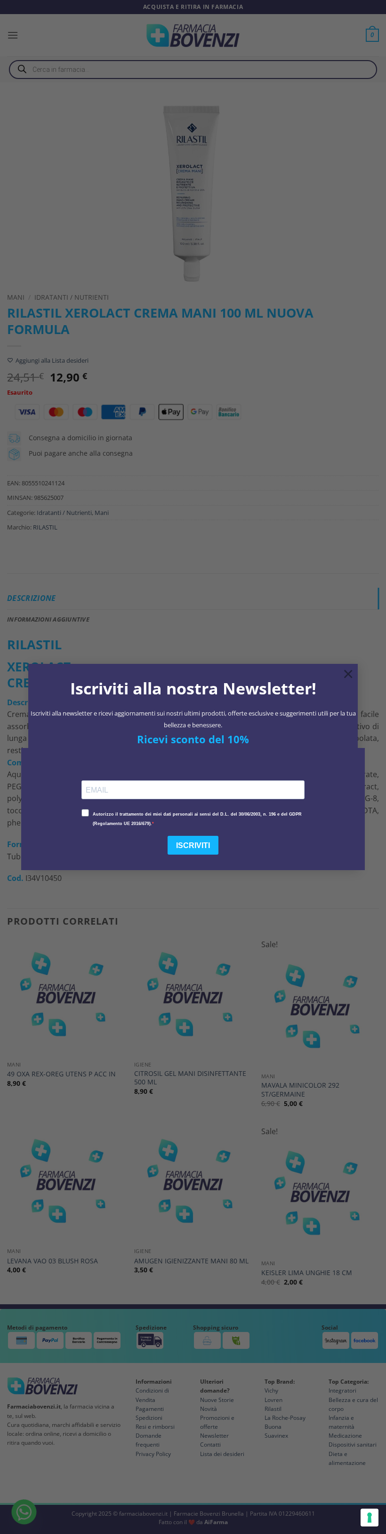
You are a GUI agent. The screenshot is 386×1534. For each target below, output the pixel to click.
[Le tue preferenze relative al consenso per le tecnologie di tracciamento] (369, 1517)
